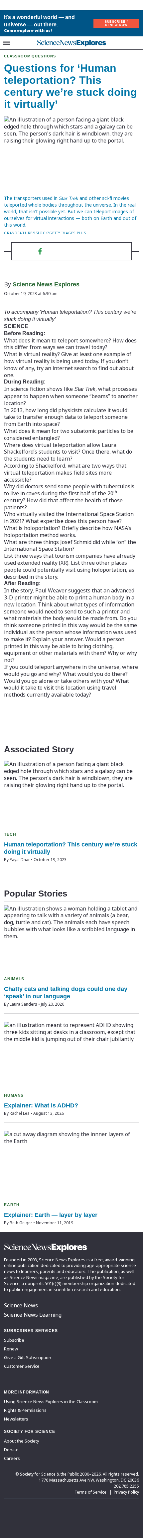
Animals (14, 979)
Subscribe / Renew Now (116, 23)
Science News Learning (33, 1314)
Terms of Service (90, 1492)
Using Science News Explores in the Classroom (51, 1401)
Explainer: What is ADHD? (41, 1105)
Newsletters (16, 1419)
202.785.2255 (126, 1486)
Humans (14, 1095)
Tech (10, 834)
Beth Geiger (21, 1223)
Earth (12, 1205)
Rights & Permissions (25, 1410)
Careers (12, 1458)
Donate (11, 1450)
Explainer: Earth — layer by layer (50, 1215)
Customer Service (22, 1366)
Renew (11, 1349)
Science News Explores (46, 284)
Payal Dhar (20, 859)
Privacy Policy (126, 1492)
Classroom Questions (30, 56)
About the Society (21, 1441)
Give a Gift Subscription (27, 1357)
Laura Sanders (23, 1004)
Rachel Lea (20, 1113)
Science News (21, 1305)
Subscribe (14, 1340)
